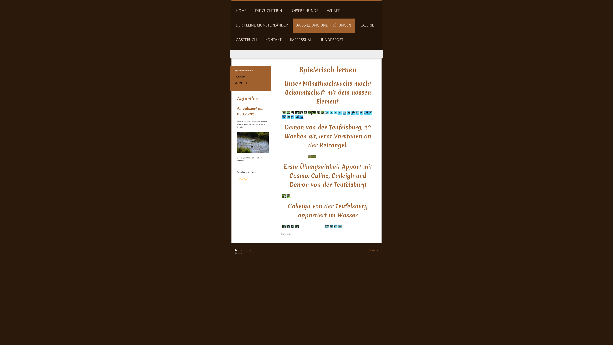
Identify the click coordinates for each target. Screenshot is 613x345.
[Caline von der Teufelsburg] (305, 194)
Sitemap (252, 251)
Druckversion (243, 251)
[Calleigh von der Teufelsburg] (283, 196)
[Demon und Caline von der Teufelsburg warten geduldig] (292, 194)
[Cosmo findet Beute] (288, 196)
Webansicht (373, 250)
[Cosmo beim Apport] (296, 194)
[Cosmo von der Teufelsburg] (309, 194)
